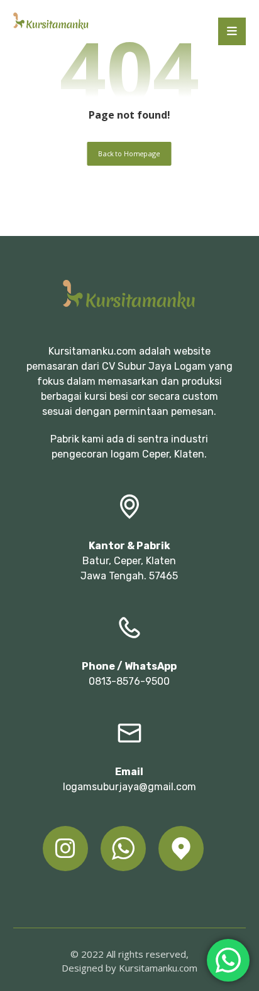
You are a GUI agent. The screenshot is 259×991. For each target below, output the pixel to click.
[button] (232, 31)
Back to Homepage (129, 153)
